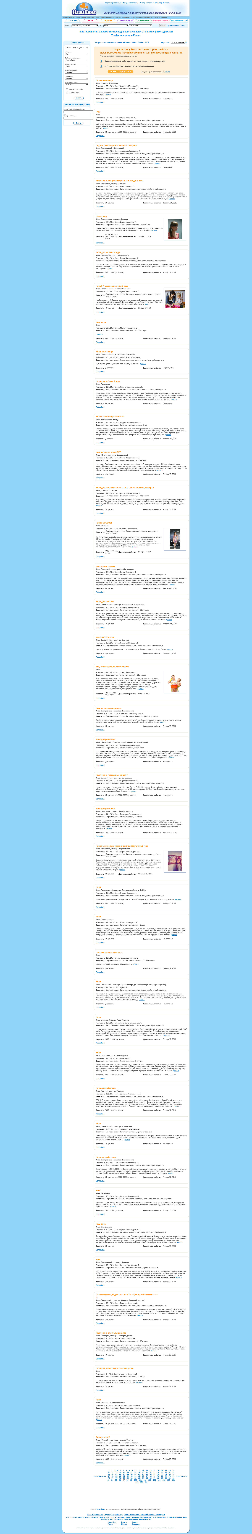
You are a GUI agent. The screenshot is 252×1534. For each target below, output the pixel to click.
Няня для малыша (105, 602)
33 (154, 1472)
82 (135, 1478)
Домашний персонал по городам (152, 1515)
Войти (167, 72)
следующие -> (182, 1476)
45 (132, 1474)
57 (109, 1476)
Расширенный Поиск (176, 26)
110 (141, 1482)
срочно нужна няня (105, 637)
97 (124, 1480)
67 (147, 1476)
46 (135, 1474)
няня (98, 112)
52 (158, 1474)
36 (166, 1472)
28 (135, 1472)
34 (158, 1472)
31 (147, 1472)
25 (124, 1472)
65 (139, 1476)
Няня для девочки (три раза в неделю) (114, 1368)
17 (162, 1470)
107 (168, 1480)
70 (158, 1476)
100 (135, 1480)
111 (146, 1482)
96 (120, 1480)
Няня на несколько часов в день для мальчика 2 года (122, 846)
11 (139, 1470)
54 (166, 1474)
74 (173, 1476)
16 (158, 1470)
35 (162, 1472)
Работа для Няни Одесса (115, 1517)
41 (116, 1474)
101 (140, 1480)
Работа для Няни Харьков (95, 1517)
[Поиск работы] (143, 22)
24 (120, 1472)
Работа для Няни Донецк (162, 1517)
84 (143, 1478)
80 (128, 1478)
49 (147, 1474)
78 (120, 1478)
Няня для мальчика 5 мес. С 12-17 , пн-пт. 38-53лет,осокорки (125, 487)
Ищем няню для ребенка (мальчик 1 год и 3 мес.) (119, 181)
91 (170, 1478)
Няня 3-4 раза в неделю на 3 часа (112, 286)
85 (147, 1478)
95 (116, 1480)
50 (151, 1474)
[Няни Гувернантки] (90, 22)
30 (143, 1472)
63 (132, 1476)
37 (170, 1472)
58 (113, 1476)
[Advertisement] (78, 168)
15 (154, 1470)
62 (128, 1476)
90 (166, 1478)
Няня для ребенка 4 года (108, 381)
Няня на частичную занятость (110, 416)
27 (132, 1472)
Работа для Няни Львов (119, 1519)
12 (143, 1470)
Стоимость (133, 3)
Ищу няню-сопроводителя (109, 708)
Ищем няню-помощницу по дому (112, 775)
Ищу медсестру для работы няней (112, 666)
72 (166, 1476)
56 (173, 1474)
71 (162, 1476)
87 (154, 1478)
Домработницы (117, 1515)
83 (139, 1478)
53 (162, 1474)
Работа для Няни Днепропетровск (139, 1517)
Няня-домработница (106, 1088)
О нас (142, 3)
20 (173, 1470)
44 (128, 1474)
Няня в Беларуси (136, 1523)
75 (109, 1478)
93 (108, 1480)
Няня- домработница (106, 1157)
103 (149, 1480)
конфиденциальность (152, 1509)
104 (154, 1480)
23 (116, 1472)
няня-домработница (105, 808)
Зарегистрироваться (113, 3)
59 (116, 1476)
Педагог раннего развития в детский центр (116, 145)
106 (163, 1480)
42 (120, 1474)
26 (128, 1472)
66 (143, 1476)
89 (162, 1478)
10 (135, 1470)
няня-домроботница (105, 739)
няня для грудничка (105, 566)
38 (173, 1472)
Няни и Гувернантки (95, 1515)
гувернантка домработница (109, 952)
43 (124, 1474)
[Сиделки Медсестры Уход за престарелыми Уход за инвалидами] (108, 22)
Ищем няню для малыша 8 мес (111, 1333)
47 (139, 1474)
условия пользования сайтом (132, 1509)
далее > (108, 94)
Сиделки (107, 1515)
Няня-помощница (104, 352)
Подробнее (100, 102)
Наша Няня (100, 1509)
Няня (98, 887)
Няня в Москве (124, 1523)
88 (158, 1478)
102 (145, 1480)
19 (170, 1470)
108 (173, 1480)
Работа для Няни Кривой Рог (140, 1519)
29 (139, 1472)
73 (170, 1476)
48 (143, 1474)
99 (131, 1480)
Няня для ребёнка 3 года (108, 252)
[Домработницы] (126, 22)
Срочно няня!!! (103, 1437)
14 (151, 1470)
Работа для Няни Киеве (75, 1517)
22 (113, 1472)
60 (120, 1476)
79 (124, 1478)
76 (113, 1478)
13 (147, 1470)
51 (154, 1474)
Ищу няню (101, 322)
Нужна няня (101, 216)
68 (151, 1476)
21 (109, 1472)
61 (124, 1476)
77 (116, 1478)
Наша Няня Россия (112, 1523)
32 (151, 1472)
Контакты (166, 3)
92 (173, 1478)
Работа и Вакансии (131, 1515)
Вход (125, 3)
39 (109, 1474)
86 (151, 1478)
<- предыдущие (100, 1476)
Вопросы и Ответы (153, 3)
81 (132, 1478)
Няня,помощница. (104, 80)
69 (154, 1476)
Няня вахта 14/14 (104, 523)
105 (159, 1480)
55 (170, 1474)
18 (166, 1470)
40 (113, 1474)
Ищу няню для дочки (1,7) (108, 452)
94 (112, 1480)
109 (137, 1482)
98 (127, 1480)
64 (135, 1476)
